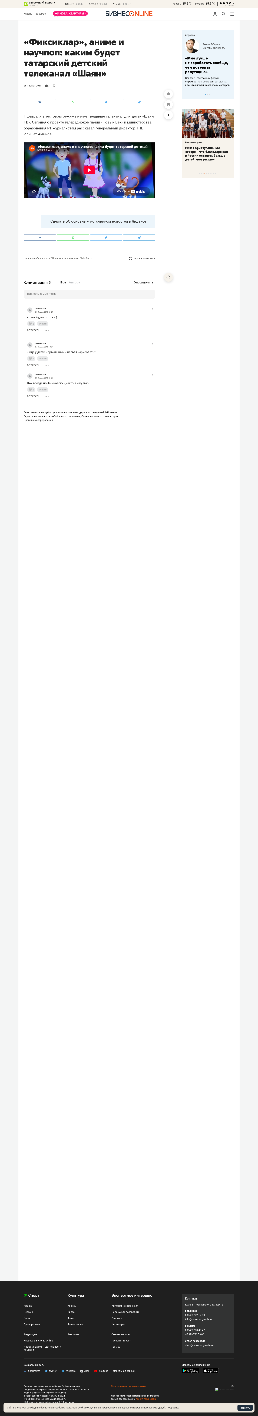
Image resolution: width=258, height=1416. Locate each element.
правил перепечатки (146, 1399)
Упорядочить (143, 282)
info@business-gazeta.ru (199, 1319)
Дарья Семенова (213, 44)
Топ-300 (115, 1346)
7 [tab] (210, 173)
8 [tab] (211, 173)
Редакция (30, 1334)
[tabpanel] (208, 63)
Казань (177, 3)
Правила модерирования (38, 420)
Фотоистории (75, 1324)
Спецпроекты (120, 1334)
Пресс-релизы (32, 1324)
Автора (74, 282)
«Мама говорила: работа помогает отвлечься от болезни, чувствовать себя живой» (208, 65)
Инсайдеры (118, 1324)
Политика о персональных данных (128, 1386)
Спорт (33, 1295)
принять (245, 1407)
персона (190, 35)
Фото (71, 1318)
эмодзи (43, 323)
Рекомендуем (193, 142)
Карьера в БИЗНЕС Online (38, 1340)
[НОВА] (70, 14)
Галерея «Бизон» (121, 1340)
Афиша (28, 1305)
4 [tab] (204, 173)
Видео (71, 1312)
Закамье (41, 13)
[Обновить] (168, 277)
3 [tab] (209, 94)
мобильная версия (124, 1371)
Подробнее (173, 1407)
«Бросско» (209, 47)
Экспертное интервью (131, 1295)
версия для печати (144, 258)
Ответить (33, 330)
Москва (199, 3)
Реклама (73, 1334)
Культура (76, 1295)
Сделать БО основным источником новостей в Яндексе (98, 221)
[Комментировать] (168, 94)
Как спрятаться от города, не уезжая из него (205, 150)
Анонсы (72, 1305)
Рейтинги (116, 1318)
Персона (29, 1312)
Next (230, 94)
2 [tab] (207, 94)
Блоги (27, 1318)
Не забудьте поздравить (125, 1312)
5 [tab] (206, 173)
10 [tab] (215, 173)
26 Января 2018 (33, 85)
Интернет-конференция (124, 1305)
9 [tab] (213, 173)
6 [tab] (208, 173)
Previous (186, 94)
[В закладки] (168, 104)
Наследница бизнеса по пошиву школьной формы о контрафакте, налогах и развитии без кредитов (204, 81)
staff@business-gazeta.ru (199, 1345)
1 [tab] (205, 94)
